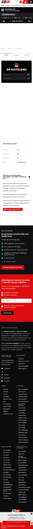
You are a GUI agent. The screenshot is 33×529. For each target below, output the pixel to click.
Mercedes (6, 396)
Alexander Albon (23, 432)
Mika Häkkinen (22, 472)
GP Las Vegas (7, 493)
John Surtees (22, 499)
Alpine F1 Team (7, 399)
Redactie (21, 359)
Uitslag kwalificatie (8, 14)
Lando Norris (21, 392)
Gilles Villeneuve (23, 465)
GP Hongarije (7, 475)
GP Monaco (6, 462)
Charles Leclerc (22, 396)
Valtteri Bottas (22, 420)
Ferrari (5, 394)
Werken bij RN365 (23, 366)
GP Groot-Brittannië (9, 470)
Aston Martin (7, 404)
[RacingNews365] (6, 2)
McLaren (5, 392)
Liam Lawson (22, 435)
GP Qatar (6, 496)
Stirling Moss (22, 485)
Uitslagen (16, 55)
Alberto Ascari (22, 460)
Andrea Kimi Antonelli (21, 404)
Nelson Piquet (22, 494)
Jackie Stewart (22, 470)
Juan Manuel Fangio (24, 487)
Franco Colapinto (23, 440)
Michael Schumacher (22, 457)
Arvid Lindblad (22, 422)
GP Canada (6, 460)
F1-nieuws (8, 5)
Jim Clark (21, 477)
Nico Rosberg (22, 451)
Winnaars (26, 55)
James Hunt (21, 467)
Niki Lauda (21, 480)
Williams (5, 411)
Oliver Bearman (23, 437)
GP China (6, 452)
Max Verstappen (16, 5)
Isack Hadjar (21, 408)
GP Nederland (7, 477)
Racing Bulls (6, 409)
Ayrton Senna (22, 462)
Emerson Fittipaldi (23, 490)
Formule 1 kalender (13, 343)
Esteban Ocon (22, 418)
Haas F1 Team (7, 406)
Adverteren (21, 363)
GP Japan (6, 455)
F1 (5, 48)
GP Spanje (6, 482)
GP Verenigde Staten (7, 490)
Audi (4, 401)
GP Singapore (7, 487)
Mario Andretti (22, 502)
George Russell (22, 394)
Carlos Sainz (21, 413)
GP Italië (5, 479)
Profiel (6, 55)
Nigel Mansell (22, 482)
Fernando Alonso (23, 401)
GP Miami (6, 457)
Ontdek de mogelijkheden (12, 267)
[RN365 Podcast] (20, 1)
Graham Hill (21, 492)
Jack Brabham (22, 497)
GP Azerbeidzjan (8, 484)
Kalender (24, 5)
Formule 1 (10, 48)
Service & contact (23, 361)
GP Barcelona (7, 465)
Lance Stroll (21, 427)
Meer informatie (17, 21)
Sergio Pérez (22, 415)
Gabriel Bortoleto (23, 442)
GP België (6, 472)
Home (2, 5)
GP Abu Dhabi (7, 498)
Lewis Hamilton (22, 399)
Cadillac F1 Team (8, 414)
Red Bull (5, 389)
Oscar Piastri (22, 410)
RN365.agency (22, 368)
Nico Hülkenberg (23, 430)
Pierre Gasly (21, 425)
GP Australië (6, 450)
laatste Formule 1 (9, 331)
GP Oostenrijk (7, 467)
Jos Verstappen (23, 475)
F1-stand (29, 5)
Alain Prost (21, 454)
